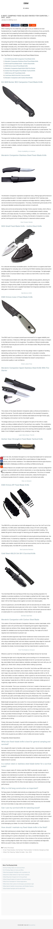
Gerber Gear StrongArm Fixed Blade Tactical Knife (20, 70)
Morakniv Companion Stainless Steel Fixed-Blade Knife (21, 61)
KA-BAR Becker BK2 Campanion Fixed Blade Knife (20, 59)
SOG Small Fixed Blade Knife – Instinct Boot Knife (20, 63)
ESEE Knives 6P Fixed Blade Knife (15, 73)
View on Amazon (26, 481)
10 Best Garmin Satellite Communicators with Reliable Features (18, 886)
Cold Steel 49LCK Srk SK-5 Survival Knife (17, 75)
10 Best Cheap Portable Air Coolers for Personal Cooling (16, 879)
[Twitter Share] (1, 464)
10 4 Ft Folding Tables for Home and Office (13, 870)
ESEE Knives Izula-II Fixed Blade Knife (16, 66)
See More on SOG (26, 293)
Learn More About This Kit (26, 435)
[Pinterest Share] (1, 458)
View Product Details (26, 222)
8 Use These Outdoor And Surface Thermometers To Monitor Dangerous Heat (26, 850)
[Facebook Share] (1, 461)
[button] (1, 471)
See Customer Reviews (26, 549)
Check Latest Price (26, 364)
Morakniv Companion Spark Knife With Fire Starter (20, 68)
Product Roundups (8, 847)
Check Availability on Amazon (26, 151)
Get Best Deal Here (26, 615)
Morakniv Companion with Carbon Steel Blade (19, 77)
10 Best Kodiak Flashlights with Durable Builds (14, 888)
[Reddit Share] (1, 467)
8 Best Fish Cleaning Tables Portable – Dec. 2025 (17, 852)
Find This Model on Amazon (26, 650)
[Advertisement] (26, 904)
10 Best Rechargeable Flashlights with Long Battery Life (16, 872)
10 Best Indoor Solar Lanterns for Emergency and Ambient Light (18, 884)
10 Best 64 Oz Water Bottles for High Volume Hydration (16, 874)
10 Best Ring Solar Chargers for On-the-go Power (15, 877)
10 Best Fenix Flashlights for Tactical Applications (15, 881)
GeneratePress (32, 925)
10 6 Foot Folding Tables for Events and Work (14, 867)
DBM (26, 3)
